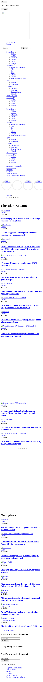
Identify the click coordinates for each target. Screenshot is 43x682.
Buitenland (10, 98)
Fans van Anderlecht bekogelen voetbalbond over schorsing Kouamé (20, 335)
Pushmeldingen (11, 173)
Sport (8, 80)
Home (8, 195)
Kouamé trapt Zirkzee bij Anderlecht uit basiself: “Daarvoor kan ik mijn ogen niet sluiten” (18, 413)
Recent (8, 44)
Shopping (14, 90)
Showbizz (9, 65)
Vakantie (13, 94)
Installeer (4, 9)
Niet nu (4, 2)
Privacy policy (11, 168)
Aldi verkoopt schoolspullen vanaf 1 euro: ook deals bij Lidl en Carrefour (20, 599)
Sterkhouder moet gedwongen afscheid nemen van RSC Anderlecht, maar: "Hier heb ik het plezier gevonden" (20, 249)
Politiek (13, 54)
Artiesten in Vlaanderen (18, 67)
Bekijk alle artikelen (7, 630)
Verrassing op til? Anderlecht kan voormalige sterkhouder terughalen (20, 219)
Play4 (12, 73)
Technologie (15, 88)
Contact (9, 171)
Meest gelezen (11, 42)
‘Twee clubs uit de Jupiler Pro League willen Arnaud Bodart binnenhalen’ (20, 542)
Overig (13, 61)
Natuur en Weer (11, 96)
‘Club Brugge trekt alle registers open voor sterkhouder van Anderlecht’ (19, 233)
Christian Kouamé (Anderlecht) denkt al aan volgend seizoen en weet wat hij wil (20, 306)
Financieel (14, 57)
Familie (13, 75)
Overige (13, 76)
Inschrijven (5, 640)
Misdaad (13, 56)
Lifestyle (9, 86)
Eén (12, 71)
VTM (12, 69)
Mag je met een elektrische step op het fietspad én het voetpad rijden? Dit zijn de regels (20, 585)
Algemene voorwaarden (14, 166)
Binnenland (10, 52)
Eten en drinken (16, 92)
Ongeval (13, 59)
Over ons (9, 170)
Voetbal (13, 82)
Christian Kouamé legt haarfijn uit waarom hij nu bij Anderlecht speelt (21, 442)
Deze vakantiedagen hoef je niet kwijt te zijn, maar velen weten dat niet (20, 557)
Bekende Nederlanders (18, 78)
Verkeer (13, 63)
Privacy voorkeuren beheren (15, 175)
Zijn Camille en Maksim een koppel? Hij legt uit (21, 626)
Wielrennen (14, 84)
